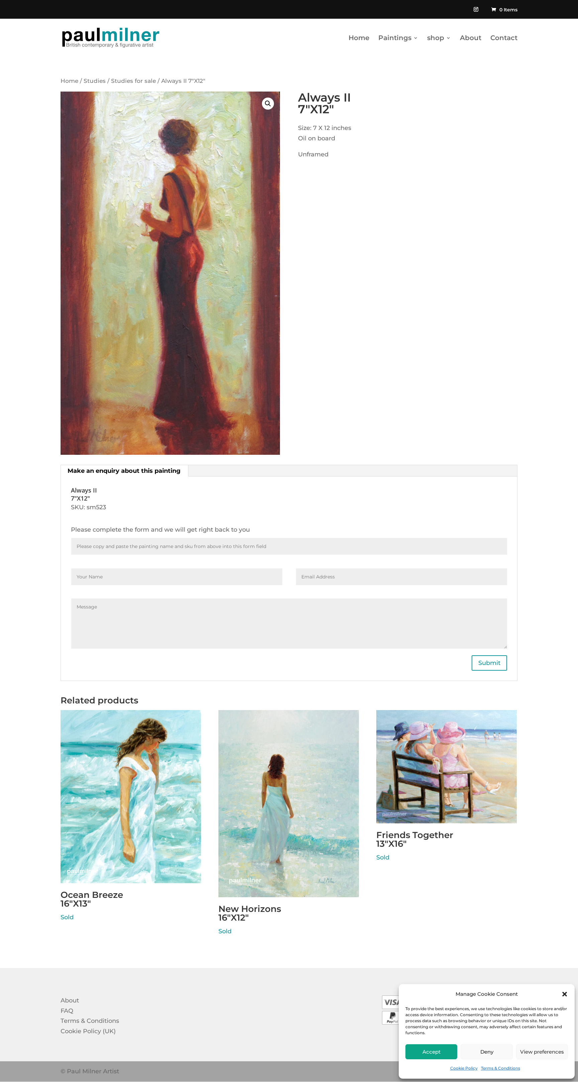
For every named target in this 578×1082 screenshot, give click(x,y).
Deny (486, 1052)
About (470, 38)
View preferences (542, 1052)
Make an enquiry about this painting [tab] (124, 471)
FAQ (67, 1011)
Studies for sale (133, 81)
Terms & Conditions (500, 1068)
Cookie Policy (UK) (88, 1031)
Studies (95, 81)
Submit (489, 663)
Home (359, 38)
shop (435, 38)
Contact (503, 38)
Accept (431, 1052)
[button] (564, 994)
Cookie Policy (464, 1068)
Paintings (394, 38)
